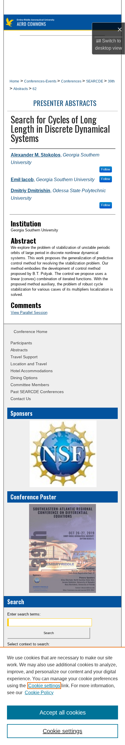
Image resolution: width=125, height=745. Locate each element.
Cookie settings (44, 685)
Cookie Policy (39, 692)
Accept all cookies (63, 712)
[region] (62, 696)
